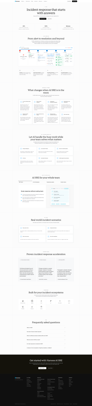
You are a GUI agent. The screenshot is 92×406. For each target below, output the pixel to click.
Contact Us (70, 384)
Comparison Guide (61, 383)
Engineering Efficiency (50, 389)
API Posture (49, 380)
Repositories (39, 387)
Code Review (39, 388)
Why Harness (28, 1)
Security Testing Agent (40, 391)
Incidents (48, 393)
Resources (40, 1)
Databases (38, 384)
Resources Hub (60, 380)
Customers (36, 1)
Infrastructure (39, 383)
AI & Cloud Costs (49, 388)
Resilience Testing (50, 396)
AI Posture (48, 383)
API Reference (60, 388)
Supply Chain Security (40, 395)
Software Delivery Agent (40, 379)
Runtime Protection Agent (51, 379)
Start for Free (74, 1)
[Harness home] (18, 1)
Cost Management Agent (51, 387)
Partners (70, 383)
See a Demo (69, 1)
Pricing (32, 1)
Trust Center (28, 384)
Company (45, 1)
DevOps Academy (60, 384)
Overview (28, 379)
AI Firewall (48, 384)
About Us (70, 379)
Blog (59, 379)
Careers (70, 380)
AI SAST (38, 392)
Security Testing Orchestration (41, 396)
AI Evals (48, 397)
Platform (22, 1)
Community (60, 387)
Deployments (39, 380)
